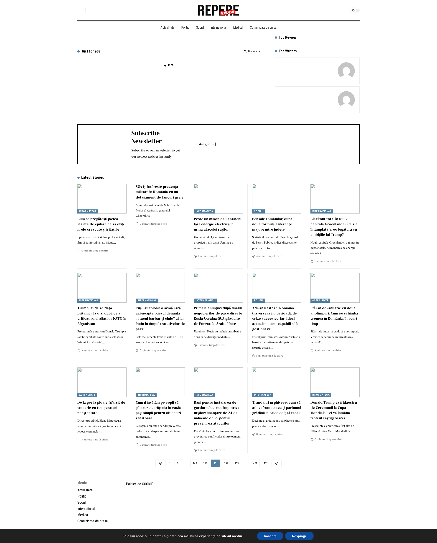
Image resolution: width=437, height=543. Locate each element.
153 (237, 463)
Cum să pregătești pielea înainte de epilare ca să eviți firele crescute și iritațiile (100, 224)
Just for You (90, 51)
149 (195, 463)
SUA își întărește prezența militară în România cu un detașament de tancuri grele (159, 191)
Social (258, 211)
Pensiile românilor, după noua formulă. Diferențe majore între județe (272, 224)
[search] (81, 10)
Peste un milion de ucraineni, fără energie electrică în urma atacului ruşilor (218, 224)
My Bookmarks (252, 51)
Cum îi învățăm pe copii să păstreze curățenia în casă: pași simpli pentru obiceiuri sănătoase (158, 410)
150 (205, 463)
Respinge (299, 536)
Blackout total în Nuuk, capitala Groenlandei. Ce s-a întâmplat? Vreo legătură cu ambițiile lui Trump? (334, 226)
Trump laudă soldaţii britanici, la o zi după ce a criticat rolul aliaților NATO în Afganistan (101, 315)
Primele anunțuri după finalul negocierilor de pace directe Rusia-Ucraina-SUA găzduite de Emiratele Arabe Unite (218, 315)
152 (226, 463)
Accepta (270, 536)
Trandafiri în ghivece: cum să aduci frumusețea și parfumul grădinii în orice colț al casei (276, 407)
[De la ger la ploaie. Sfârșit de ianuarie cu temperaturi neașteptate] (102, 382)
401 (255, 463)
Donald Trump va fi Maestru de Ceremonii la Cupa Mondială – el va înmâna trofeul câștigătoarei (333, 410)
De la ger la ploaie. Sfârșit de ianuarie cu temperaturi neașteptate (101, 407)
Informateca (88, 211)
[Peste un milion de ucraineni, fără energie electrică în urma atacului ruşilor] (218, 199)
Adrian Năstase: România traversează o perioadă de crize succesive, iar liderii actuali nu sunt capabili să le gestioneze (275, 318)
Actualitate (320, 300)
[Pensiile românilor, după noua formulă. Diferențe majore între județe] (276, 199)
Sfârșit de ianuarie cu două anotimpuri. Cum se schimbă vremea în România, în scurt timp (334, 315)
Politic (259, 300)
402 (266, 463)
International (322, 211)
